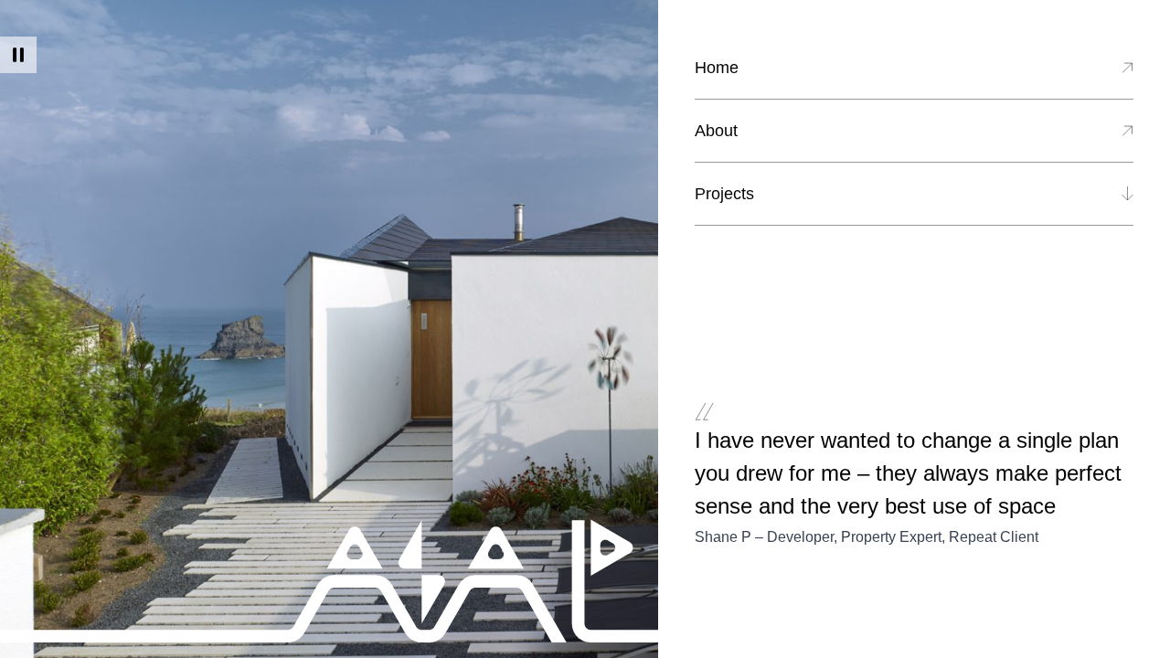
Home (717, 67)
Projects (724, 194)
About (716, 131)
